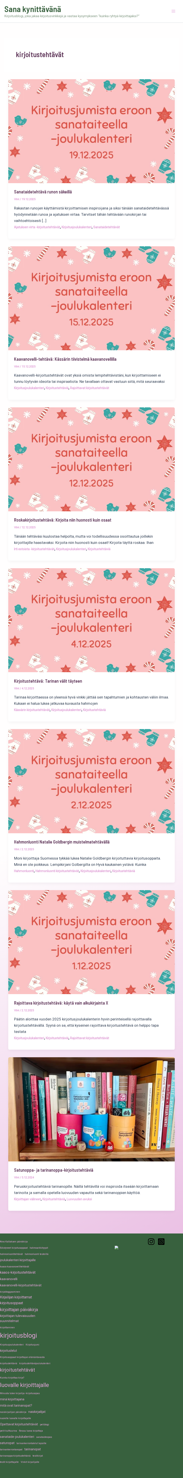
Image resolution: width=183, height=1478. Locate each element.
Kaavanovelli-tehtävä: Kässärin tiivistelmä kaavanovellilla (65, 359)
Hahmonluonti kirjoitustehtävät (57, 871)
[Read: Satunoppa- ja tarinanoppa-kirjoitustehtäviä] (91, 1109)
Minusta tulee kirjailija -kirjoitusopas (20, 1393)
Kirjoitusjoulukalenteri (77, 227)
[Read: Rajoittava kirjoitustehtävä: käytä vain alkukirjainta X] (91, 941)
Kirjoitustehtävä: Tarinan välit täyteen (48, 681)
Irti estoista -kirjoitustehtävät (34, 549)
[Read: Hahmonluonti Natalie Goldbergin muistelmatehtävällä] (91, 781)
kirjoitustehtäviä (8, 1363)
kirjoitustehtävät (17, 1370)
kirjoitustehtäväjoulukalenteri (34, 1363)
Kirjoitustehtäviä (57, 388)
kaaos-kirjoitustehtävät (17, 1272)
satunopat (7, 1443)
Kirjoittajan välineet (27, 1199)
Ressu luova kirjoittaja (31, 1430)
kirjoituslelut (8, 1350)
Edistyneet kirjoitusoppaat (14, 1247)
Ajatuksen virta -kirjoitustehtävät (37, 227)
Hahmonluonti (24, 871)
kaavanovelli (8, 1279)
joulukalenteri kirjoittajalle (18, 1260)
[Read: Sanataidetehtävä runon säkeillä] (91, 131)
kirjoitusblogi (18, 1335)
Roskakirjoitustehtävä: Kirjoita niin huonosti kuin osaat (62, 519)
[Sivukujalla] (161, 1241)
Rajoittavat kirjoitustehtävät (89, 388)
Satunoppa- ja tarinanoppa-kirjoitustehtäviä (53, 1170)
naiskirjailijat (37, 1412)
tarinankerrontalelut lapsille (31, 1443)
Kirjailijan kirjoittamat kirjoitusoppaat (16, 1300)
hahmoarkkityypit (39, 1247)
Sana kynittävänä (32, 9)
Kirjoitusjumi (32, 1344)
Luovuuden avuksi (79, 1199)
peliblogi (44, 1424)
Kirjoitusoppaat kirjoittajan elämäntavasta (22, 1357)
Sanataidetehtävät (106, 227)
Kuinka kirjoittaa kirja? (12, 1377)
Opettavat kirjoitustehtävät (19, 1424)
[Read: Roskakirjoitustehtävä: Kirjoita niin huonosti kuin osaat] (91, 459)
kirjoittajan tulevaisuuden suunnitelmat (17, 1318)
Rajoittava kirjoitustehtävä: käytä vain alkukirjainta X (61, 1002)
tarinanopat (32, 1449)
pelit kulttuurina (8, 1430)
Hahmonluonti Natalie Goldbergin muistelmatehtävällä (62, 841)
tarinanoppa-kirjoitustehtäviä (15, 1455)
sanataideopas (44, 1437)
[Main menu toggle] (173, 11)
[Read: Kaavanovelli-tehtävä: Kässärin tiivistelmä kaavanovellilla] (91, 298)
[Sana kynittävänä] (151, 1241)
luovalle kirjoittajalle (24, 1385)
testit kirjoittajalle (9, 1462)
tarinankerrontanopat (11, 1449)
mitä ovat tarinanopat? (16, 1405)
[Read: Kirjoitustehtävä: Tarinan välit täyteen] (91, 620)
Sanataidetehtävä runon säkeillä (43, 191)
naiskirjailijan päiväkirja (13, 1412)
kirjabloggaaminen (10, 1291)
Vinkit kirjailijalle (30, 1462)
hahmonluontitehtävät (11, 1254)
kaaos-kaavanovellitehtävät (14, 1266)
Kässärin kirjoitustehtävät (32, 710)
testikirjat (38, 1455)
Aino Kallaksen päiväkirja (14, 1241)
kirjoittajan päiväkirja (19, 1309)
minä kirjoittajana (12, 1399)
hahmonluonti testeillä (36, 1254)
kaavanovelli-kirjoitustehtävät (21, 1285)
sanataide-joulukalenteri (17, 1437)
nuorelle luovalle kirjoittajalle (15, 1418)
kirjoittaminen (7, 1327)
